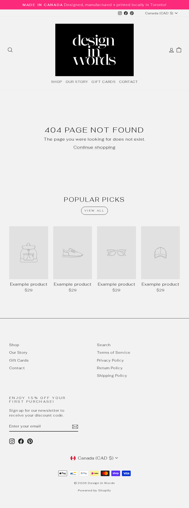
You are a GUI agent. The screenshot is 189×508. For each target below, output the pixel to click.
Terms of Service (113, 352)
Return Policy (110, 368)
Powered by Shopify (94, 490)
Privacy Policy (110, 360)
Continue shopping (94, 147)
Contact (128, 82)
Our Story (77, 82)
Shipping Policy (112, 375)
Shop (56, 82)
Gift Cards (104, 82)
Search (104, 345)
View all (95, 210)
